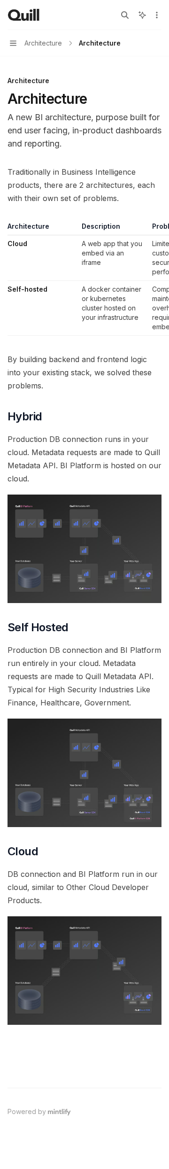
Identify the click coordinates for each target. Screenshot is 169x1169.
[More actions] (156, 15)
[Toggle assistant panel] (142, 15)
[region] (84, 279)
